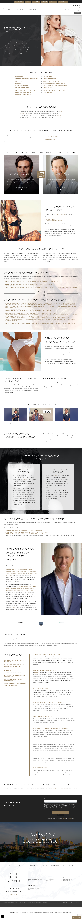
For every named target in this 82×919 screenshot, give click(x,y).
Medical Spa (46, 9)
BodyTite (55, 475)
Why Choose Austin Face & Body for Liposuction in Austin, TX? (55, 85)
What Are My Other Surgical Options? (51, 81)
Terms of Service (70, 818)
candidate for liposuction (60, 214)
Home (5, 39)
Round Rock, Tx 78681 (67, 879)
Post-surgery (7, 384)
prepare (36, 672)
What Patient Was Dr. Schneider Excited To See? (40, 423)
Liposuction (15, 39)
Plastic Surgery (33, 9)
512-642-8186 (14, 894)
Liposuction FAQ (46, 89)
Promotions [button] (44, 1)
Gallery (67, 9)
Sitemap (77, 902)
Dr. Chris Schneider (18, 81)
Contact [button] (28, 1)
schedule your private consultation (59, 788)
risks (53, 658)
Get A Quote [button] (36, 1)
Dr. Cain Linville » (60, 187)
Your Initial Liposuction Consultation (22, 87)
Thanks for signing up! (47, 92)
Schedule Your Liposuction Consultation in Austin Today (54, 90)
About (8, 9)
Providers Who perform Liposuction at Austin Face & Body (26, 80)
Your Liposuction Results (48, 76)
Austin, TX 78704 (49, 879)
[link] (60, 914)
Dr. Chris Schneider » (22, 187)
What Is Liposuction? (19, 76)
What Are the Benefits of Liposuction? (22, 89)
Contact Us (41, 849)
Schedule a (41, 838)
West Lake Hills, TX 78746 (35, 880)
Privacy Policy (64, 818)
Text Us (77, 12)
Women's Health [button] (63, 1)
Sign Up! (60, 812)
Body (9, 39)
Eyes (25, 865)
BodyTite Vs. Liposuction (9, 423)
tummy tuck (26, 479)
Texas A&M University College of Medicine (22, 569)
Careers (65, 902)
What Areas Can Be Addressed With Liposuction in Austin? (26, 78)
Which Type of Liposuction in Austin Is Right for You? (25, 90)
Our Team (19, 9)
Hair (57, 9)
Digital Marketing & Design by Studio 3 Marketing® (37, 902)
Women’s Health (55, 865)
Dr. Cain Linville (18, 83)
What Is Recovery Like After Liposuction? (23, 94)
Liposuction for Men (47, 87)
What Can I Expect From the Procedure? (23, 92)
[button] (2, 916)
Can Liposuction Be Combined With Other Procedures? (54, 83)
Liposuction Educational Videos (49, 78)
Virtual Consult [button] (19, 1)
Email (46, 798)
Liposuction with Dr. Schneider (62, 423)
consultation (12, 607)
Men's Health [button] (53, 1)
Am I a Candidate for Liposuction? (21, 85)
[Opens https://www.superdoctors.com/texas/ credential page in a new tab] (20, 622)
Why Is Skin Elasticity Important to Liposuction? (52, 80)
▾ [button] (22, 9)
